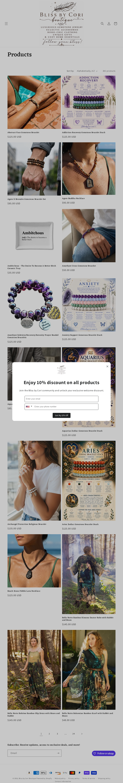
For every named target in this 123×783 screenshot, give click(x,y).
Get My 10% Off (61, 415)
